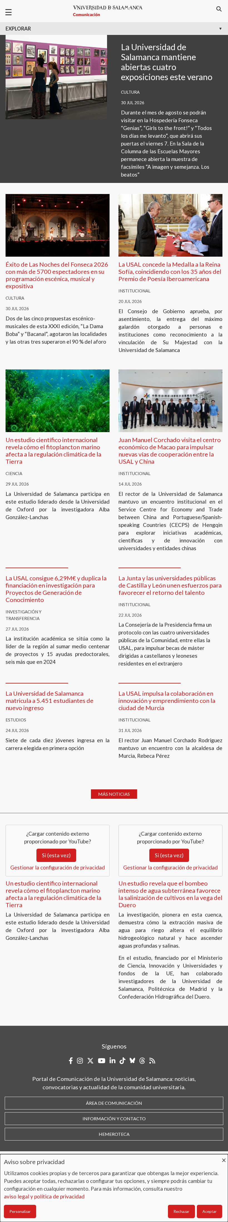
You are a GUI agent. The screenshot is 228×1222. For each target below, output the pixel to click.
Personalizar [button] (20, 1211)
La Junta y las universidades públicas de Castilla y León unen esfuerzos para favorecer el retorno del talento (170, 585)
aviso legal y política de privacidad (44, 1196)
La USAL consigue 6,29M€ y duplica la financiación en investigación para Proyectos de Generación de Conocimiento (56, 588)
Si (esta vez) (56, 855)
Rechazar (181, 1211)
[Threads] (142, 1061)
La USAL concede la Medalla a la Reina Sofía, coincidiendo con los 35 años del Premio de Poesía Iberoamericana (169, 271)
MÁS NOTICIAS (114, 794)
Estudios (16, 719)
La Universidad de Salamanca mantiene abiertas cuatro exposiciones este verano (166, 62)
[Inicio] (110, 11)
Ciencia (14, 473)
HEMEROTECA (114, 1134)
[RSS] (152, 1061)
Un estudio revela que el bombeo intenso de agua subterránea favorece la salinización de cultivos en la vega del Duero (170, 894)
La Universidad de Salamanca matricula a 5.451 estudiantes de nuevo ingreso (49, 700)
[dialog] (114, 1188)
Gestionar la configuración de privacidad (57, 867)
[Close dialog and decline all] (224, 1157)
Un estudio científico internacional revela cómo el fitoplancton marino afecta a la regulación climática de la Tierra (53, 450)
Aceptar (209, 1211)
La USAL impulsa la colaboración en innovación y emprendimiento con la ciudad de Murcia (166, 700)
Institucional (134, 290)
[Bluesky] (132, 1061)
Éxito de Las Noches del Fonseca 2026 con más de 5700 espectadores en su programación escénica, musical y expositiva (57, 275)
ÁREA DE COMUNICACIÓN (114, 1103)
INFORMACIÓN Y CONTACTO (114, 1118)
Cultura (130, 92)
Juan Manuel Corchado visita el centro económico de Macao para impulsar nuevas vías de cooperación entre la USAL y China (169, 450)
